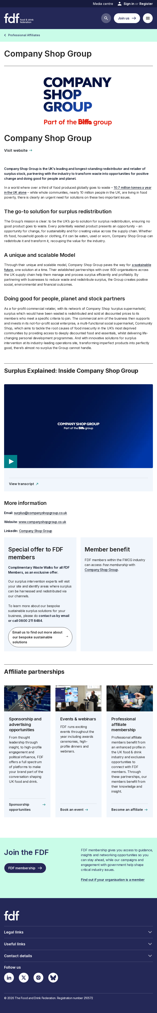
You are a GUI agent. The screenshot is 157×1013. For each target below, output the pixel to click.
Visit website (16, 150)
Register (146, 4)
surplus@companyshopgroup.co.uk (40, 513)
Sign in (129, 4)
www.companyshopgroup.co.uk (42, 522)
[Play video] (78, 426)
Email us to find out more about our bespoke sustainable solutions (37, 637)
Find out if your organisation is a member (113, 880)
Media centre (103, 4)
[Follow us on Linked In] (9, 978)
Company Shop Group (35, 531)
